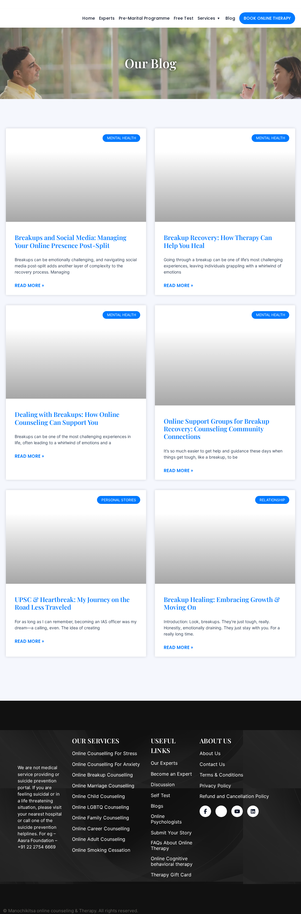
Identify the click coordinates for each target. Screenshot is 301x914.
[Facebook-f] (205, 811)
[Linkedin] (253, 811)
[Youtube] (237, 811)
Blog (230, 18)
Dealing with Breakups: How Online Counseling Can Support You (67, 418)
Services (206, 18)
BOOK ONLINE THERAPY (267, 18)
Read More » (29, 285)
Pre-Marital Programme (144, 18)
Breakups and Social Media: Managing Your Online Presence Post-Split (70, 241)
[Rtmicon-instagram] (221, 811)
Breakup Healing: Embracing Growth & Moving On (222, 603)
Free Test (183, 18)
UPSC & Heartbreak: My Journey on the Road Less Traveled (72, 603)
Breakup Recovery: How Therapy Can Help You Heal (218, 241)
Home (88, 18)
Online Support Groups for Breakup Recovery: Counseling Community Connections (216, 428)
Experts (107, 18)
